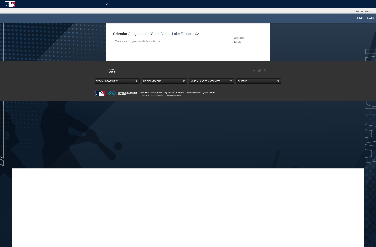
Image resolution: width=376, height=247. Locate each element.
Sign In (368, 11)
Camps (370, 18)
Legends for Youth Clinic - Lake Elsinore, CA (165, 34)
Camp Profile (239, 38)
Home (359, 18)
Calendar (237, 42)
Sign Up (359, 11)
